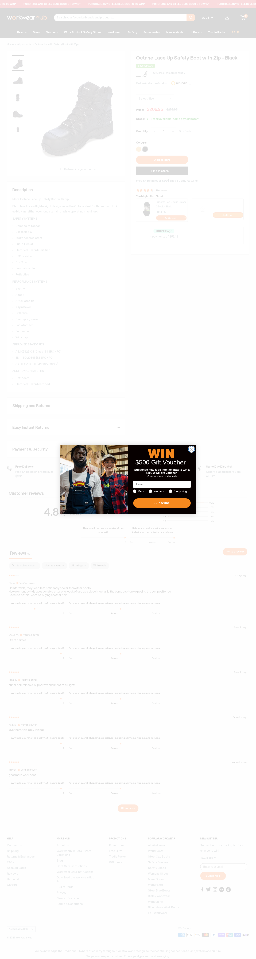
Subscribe (162, 503)
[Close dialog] (191, 449)
